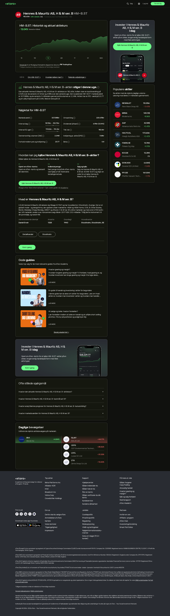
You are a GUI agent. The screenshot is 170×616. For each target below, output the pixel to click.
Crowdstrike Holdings (53, 498)
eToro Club (124, 521)
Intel (47, 489)
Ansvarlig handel (126, 488)
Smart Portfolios (126, 527)
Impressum (49, 530)
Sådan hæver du (88, 489)
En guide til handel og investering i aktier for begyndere (70, 290)
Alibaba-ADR (50, 486)
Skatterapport (125, 500)
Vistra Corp (49, 495)
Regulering (86, 521)
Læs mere (52, 282)
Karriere (48, 521)
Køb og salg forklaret (128, 497)
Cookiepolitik (87, 515)
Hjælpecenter (87, 483)
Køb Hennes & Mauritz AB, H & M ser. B (132, 46)
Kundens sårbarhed (89, 504)
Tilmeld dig (158, 4)
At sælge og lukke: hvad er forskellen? (63, 311)
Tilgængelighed (51, 527)
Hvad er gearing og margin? (59, 270)
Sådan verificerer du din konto (91, 496)
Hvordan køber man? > (54, 77)
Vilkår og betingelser (90, 527)
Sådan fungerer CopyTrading (126, 484)
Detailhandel (28, 234)
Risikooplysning (88, 524)
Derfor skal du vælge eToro (55, 515)
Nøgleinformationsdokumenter (92, 532)
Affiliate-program (127, 518)
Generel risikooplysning (22, 591)
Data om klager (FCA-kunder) (91, 537)
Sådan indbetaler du (90, 486)
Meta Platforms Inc (52, 483)
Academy (64, 188)
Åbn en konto (87, 492)
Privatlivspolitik (88, 518)
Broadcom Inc (50, 492)
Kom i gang (27, 247)
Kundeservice (87, 501)
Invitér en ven (125, 515)
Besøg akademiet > (61, 332)
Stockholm (46, 234)
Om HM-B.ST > (34, 77)
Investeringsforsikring (128, 524)
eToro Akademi (125, 503)
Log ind (145, 4)
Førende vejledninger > (77, 77)
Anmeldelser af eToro (53, 518)
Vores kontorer (50, 524)
